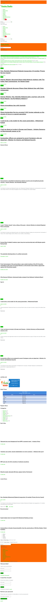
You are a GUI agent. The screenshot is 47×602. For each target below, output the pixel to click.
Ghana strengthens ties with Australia (7, 64)
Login (4, 3)
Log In (10, 589)
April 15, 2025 (3, 125)
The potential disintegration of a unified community (13, 254)
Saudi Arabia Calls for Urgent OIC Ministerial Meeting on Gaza (16, 518)
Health (4, 14)
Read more (2, 311)
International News (6, 17)
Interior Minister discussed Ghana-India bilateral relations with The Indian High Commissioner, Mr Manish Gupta (22, 58)
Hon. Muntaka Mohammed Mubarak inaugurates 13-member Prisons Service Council (17, 57)
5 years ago (2, 444)
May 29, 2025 (3, 92)
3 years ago (2, 520)
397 (10, 506)
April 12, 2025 (3, 142)
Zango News (5, 10)
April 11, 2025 (3, 229)
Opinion (4, 18)
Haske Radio (4, 44)
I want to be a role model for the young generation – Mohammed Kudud (19, 301)
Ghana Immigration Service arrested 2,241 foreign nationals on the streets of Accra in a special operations (22, 113)
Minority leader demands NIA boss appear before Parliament (16, 472)
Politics (4, 12)
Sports (4, 13)
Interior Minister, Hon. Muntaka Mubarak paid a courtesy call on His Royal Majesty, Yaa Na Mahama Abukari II (22, 62)
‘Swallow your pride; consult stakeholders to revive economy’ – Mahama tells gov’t (22, 451)
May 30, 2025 (3, 84)
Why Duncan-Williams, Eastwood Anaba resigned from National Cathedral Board (21, 277)
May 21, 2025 (3, 101)
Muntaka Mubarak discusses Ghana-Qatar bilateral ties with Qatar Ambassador (16, 60)
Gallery (1, 77)
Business (4, 15)
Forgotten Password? (4, 575)
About (4, 534)
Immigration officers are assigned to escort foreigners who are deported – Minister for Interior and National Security (21, 139)
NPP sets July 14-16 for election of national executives (14, 462)
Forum (4, 536)
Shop (4, 535)
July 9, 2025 (2, 75)
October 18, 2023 (4, 269)
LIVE (5, 19)
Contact (4, 538)
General (2, 68)
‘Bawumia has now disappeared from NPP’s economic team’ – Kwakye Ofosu (20, 441)
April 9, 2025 (3, 246)
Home (4, 9)
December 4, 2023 (4, 256)
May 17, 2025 (3, 108)
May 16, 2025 (3, 116)
